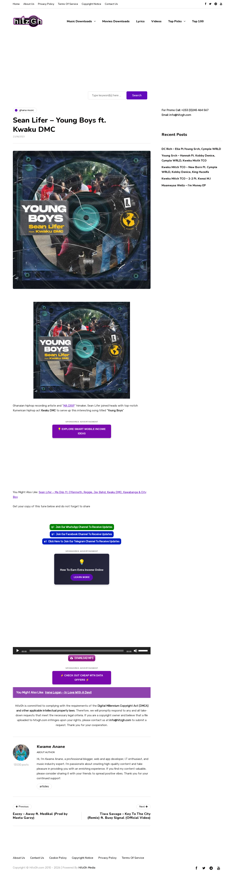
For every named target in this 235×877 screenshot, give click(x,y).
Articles (44, 786)
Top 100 (198, 21)
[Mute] (135, 651)
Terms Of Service (68, 4)
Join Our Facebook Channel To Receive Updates (84, 534)
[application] (82, 650)
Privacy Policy (46, 4)
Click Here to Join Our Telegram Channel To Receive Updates (84, 541)
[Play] (17, 651)
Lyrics (140, 21)
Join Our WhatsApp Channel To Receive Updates (84, 527)
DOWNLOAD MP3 (84, 658)
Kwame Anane (51, 746)
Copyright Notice (91, 4)
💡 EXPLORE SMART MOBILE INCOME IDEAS (82, 431)
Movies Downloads (116, 21)
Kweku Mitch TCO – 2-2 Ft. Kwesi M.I (186, 178)
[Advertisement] (117, 63)
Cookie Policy (58, 858)
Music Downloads (79, 21)
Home (16, 4)
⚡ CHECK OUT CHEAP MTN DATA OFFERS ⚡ (81, 677)
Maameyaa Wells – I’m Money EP (184, 185)
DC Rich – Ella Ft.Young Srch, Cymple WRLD (191, 149)
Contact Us (111, 4)
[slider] (143, 650)
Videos (156, 21)
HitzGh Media (86, 867)
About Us (28, 4)
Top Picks (175, 21)
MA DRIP (69, 405)
